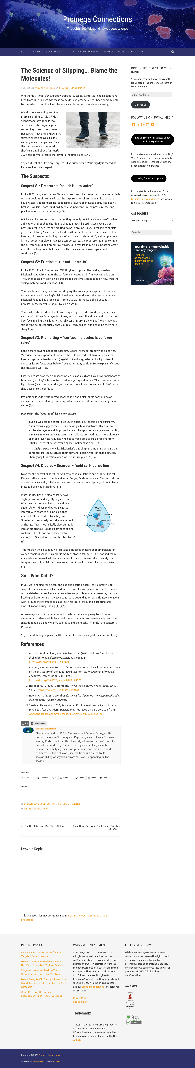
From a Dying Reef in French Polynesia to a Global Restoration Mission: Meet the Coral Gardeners (44, 983)
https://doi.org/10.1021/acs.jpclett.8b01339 (55, 680)
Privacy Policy (80, 998)
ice (26, 808)
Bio (26, 723)
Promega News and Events (48, 51)
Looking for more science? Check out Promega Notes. (152, 139)
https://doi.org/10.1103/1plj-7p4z (49, 661)
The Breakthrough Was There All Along (45, 826)
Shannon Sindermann (72, 88)
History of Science (69, 804)
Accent (56, 1061)
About (145, 51)
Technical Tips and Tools (118, 51)
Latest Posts (39, 723)
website (77, 1040)
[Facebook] (133, 125)
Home (24, 51)
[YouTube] (152, 125)
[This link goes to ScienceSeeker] (130, 1009)
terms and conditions (93, 986)
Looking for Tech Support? (149, 178)
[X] (138, 125)
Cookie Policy (80, 1001)
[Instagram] (143, 125)
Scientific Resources (82, 51)
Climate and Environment (40, 804)
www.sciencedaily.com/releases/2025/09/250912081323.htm (65, 713)
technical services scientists (145, 199)
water (47, 808)
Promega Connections (97, 19)
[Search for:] (151, 232)
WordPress (38, 1061)
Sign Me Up (140, 104)
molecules (35, 808)
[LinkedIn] (148, 125)
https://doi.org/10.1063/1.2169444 (58, 689)
